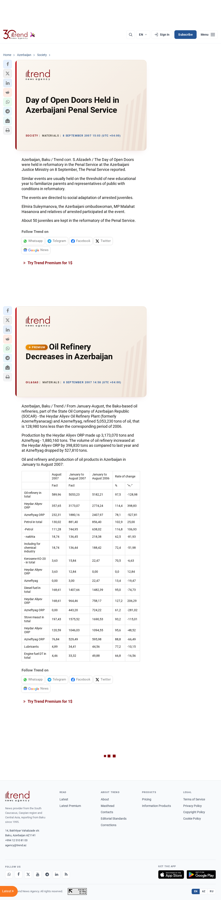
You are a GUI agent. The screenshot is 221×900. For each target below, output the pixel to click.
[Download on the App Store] (171, 874)
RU (211, 891)
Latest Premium (70, 806)
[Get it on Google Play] (201, 874)
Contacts (107, 812)
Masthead (107, 806)
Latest (64, 799)
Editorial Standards (113, 818)
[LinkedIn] (56, 874)
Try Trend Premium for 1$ (49, 263)
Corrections (108, 825)
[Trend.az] (19, 34)
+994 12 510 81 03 (16, 840)
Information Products (156, 806)
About (105, 799)
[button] (7, 64)
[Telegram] (47, 874)
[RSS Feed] (66, 874)
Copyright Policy (194, 812)
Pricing (146, 799)
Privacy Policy (192, 806)
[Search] (130, 34)
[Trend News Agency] (17, 796)
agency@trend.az (15, 845)
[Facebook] (18, 874)
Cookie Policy (192, 818)
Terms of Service (194, 799)
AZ (203, 891)
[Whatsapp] (9, 874)
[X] (28, 874)
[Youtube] (37, 874)
